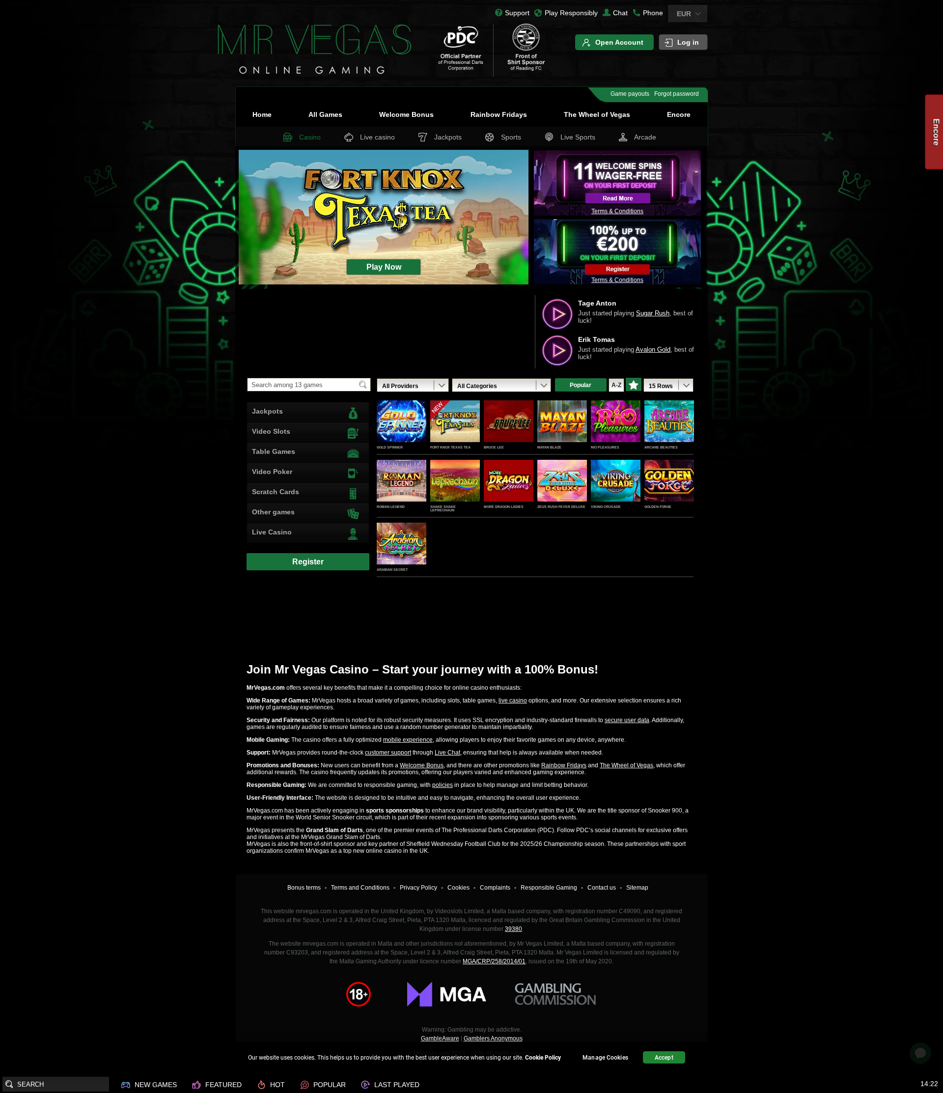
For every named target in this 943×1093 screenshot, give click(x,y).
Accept (664, 1057)
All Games (325, 114)
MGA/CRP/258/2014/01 (494, 961)
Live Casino (272, 532)
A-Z (616, 385)
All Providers (400, 386)
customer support (388, 752)
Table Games (273, 451)
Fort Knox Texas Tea (450, 447)
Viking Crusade (606, 506)
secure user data (627, 720)
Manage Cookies (605, 1057)
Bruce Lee (494, 447)
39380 (513, 928)
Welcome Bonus (406, 114)
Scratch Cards (275, 492)
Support (517, 13)
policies (442, 785)
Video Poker (272, 472)
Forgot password (676, 93)
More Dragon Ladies (504, 506)
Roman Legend (391, 506)
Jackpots (448, 137)
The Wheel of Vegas (597, 114)
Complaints (495, 887)
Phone (653, 13)
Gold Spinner (390, 447)
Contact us (601, 887)
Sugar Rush (652, 313)
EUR (684, 14)
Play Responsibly (571, 13)
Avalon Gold (653, 349)
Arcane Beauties (661, 447)
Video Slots (271, 431)
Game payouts (629, 93)
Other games (273, 512)
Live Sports (577, 137)
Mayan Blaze (549, 447)
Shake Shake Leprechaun (443, 508)
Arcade (645, 137)
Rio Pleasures (605, 447)
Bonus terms (304, 887)
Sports (511, 137)
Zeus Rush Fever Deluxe (561, 506)
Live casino (377, 137)
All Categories (477, 386)
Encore (679, 114)
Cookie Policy (543, 1057)
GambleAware (440, 1038)
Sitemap (637, 887)
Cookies (458, 887)
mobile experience (408, 739)
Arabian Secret (392, 569)
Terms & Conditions (617, 211)
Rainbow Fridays (499, 114)
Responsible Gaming (549, 887)
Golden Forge (657, 506)
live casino (513, 700)
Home (262, 114)
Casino (310, 137)
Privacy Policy (418, 887)
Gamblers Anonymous (493, 1038)
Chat (620, 13)
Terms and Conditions (360, 887)
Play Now (401, 432)
